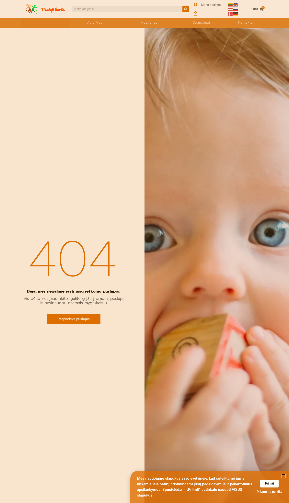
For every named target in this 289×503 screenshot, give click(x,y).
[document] (144, 251)
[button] (283, 476)
